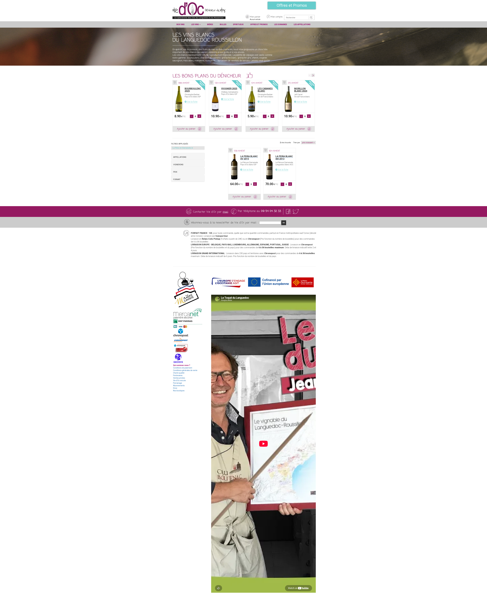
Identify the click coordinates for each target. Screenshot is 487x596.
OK (284, 223)
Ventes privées (179, 378)
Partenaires (177, 375)
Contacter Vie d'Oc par (210, 212)
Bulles (223, 24)
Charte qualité (178, 373)
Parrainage (177, 383)
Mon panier (255, 16)
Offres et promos (259, 24)
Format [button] (176, 179)
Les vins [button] (195, 24)
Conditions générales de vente (185, 370)
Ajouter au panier (186, 129)
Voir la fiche (191, 101)
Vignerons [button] (178, 164)
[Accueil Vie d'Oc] (198, 11)
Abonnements (179, 386)
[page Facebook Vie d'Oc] (289, 211)
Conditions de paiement (182, 368)
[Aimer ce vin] (175, 82)
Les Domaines (280, 24)
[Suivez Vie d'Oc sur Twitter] (296, 211)
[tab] (187, 156)
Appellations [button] (179, 157)
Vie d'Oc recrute (179, 380)
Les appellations (302, 24)
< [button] (310, 75)
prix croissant (307, 143)
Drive (175, 388)
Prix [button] (175, 172)
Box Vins (181, 24)
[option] (188, 106)
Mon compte (276, 16)
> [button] (313, 75)
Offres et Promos (292, 5)
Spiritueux (238, 24)
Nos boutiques (179, 391)
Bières (210, 24)
